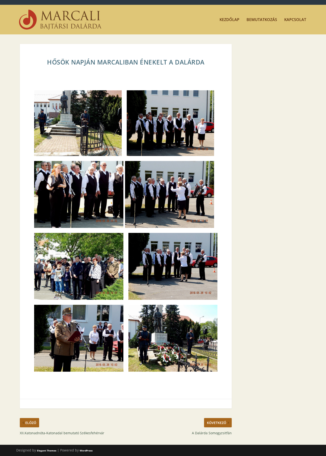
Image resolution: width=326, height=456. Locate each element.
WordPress (86, 450)
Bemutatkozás (262, 20)
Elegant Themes (46, 450)
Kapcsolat (295, 20)
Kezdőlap (229, 20)
